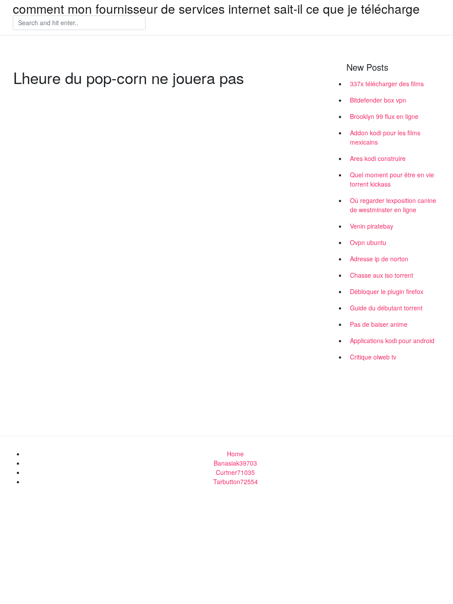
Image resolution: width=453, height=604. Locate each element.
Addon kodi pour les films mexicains (385, 137)
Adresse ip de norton (379, 258)
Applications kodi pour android (392, 340)
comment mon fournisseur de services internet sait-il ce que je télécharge (216, 8)
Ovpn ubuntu (368, 242)
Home (235, 453)
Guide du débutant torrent (386, 307)
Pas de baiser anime (378, 324)
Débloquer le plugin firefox (386, 291)
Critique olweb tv (373, 356)
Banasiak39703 (235, 463)
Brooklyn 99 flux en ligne (384, 116)
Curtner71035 (235, 472)
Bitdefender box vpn (378, 100)
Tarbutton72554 (235, 481)
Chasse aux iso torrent (381, 275)
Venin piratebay (371, 226)
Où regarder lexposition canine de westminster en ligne (393, 205)
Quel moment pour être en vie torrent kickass (392, 179)
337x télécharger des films (387, 83)
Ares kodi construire (378, 158)
